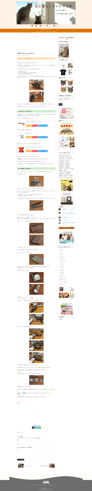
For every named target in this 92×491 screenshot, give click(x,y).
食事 (60, 284)
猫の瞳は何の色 (65, 217)
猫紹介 (36, 26)
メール (18, 443)
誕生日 (66, 175)
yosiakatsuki (45, 489)
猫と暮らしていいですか (47, 488)
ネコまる (61, 160)
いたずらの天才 (65, 219)
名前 (18, 439)
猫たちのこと (62, 260)
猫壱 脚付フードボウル (29, 133)
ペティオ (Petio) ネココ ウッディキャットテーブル (34, 121)
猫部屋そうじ (62, 277)
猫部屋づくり (42, 31)
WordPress (51, 489)
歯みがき (62, 165)
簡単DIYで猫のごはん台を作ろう (27, 33)
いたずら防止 (66, 155)
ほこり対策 (62, 156)
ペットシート (67, 160)
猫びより (61, 168)
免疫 (67, 161)
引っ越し (61, 258)
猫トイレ (67, 168)
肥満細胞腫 (68, 173)
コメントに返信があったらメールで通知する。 (25, 447)
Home (18, 33)
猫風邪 (61, 170)
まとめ (61, 251)
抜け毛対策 (62, 163)
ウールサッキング (69, 156)
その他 (61, 249)
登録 (60, 104)
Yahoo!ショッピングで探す (43, 125)
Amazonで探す (29, 125)
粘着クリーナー (62, 172)
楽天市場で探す (35, 125)
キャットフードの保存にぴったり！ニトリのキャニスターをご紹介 (69, 214)
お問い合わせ (55, 26)
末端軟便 (68, 163)
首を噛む (66, 177)
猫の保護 (61, 270)
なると (61, 266)
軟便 (71, 175)
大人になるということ (27, 465)
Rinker (28, 134)
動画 (60, 254)
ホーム (32, 26)
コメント (18, 449)
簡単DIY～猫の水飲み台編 (45, 465)
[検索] (60, 26)
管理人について (42, 26)
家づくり (61, 256)
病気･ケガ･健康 (52, 31)
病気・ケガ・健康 (62, 281)
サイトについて (48, 26)
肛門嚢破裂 (62, 173)
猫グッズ (38, 31)
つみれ (61, 264)
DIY (61, 155)
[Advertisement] (36, 44)
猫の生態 (47, 31)
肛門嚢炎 (69, 172)
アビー (61, 268)
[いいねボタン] (18, 402)
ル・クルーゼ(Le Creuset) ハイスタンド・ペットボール (34, 147)
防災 (61, 177)
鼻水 (71, 177)
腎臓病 (61, 175)
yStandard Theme (41, 489)
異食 (66, 170)
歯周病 (67, 165)
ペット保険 (62, 161)
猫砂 (72, 168)
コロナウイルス (62, 158)
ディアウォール (70, 158)
